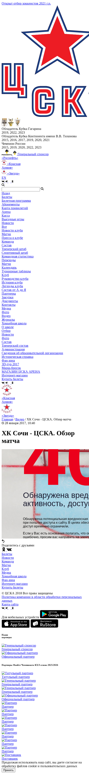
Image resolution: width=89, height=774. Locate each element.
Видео (6, 316)
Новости (8, 334)
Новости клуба (12, 230)
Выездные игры (13, 219)
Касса (6, 215)
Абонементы (11, 204)
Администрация (13, 349)
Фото (5, 312)
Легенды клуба (12, 286)
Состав (7, 245)
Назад (6, 193)
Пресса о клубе (12, 238)
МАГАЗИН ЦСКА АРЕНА (21, 371)
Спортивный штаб (15, 252)
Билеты (7, 554)
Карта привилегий (15, 208)
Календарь (9, 267)
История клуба (12, 282)
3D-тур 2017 (10, 364)
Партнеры (9, 293)
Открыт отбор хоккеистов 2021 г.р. (26, 3)
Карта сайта (10, 604)
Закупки (7, 297)
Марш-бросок (11, 368)
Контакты (9, 304)
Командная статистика (18, 256)
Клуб (5, 569)
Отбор (6, 330)
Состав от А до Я (14, 290)
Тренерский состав (15, 345)
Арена (6, 212)
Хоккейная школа (14, 576)
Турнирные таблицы (16, 271)
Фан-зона (8, 580)
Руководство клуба (15, 278)
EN (4, 177)
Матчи (6, 234)
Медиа (6, 572)
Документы (10, 301)
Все (4, 226)
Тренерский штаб (14, 249)
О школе (8, 327)
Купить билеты (12, 587)
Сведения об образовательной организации (32, 353)
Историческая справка (17, 357)
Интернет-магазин (15, 583)
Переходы (9, 260)
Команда (8, 561)
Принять (8, 770)
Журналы (8, 319)
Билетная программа (16, 200)
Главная (7, 419)
